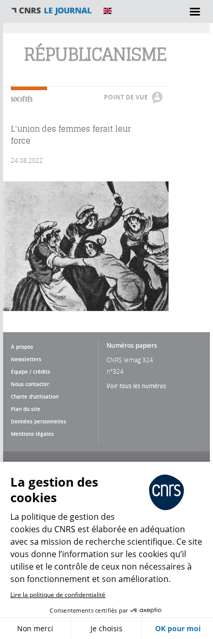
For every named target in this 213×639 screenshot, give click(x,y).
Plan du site (25, 409)
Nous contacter (30, 384)
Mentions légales (32, 433)
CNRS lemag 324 (129, 360)
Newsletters (26, 359)
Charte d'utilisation (34, 396)
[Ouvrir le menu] (195, 11)
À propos (22, 346)
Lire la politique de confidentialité (57, 594)
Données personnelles (38, 421)
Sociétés (22, 99)
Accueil (51, 11)
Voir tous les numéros (136, 385)
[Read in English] (107, 11)
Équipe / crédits (30, 371)
